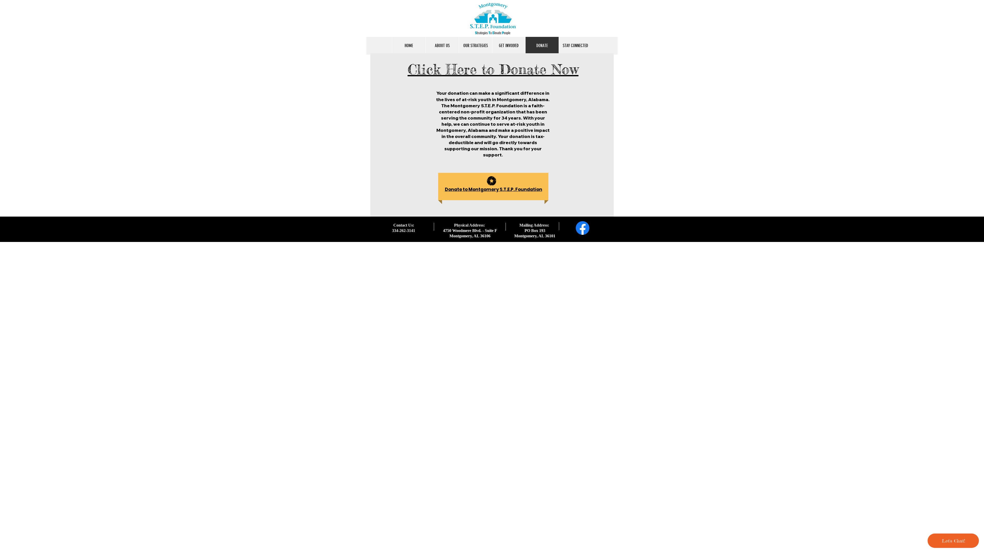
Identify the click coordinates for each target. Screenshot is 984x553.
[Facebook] (582, 228)
